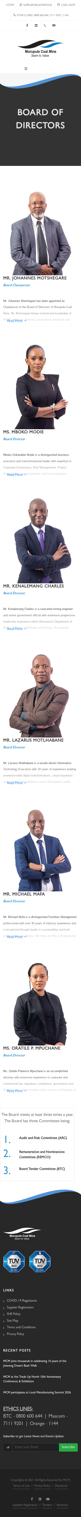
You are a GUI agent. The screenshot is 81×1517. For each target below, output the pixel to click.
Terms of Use (21, 1486)
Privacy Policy (15, 1334)
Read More (15, 321)
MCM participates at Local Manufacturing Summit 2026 (37, 1392)
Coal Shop (67, 5)
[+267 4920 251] (45, 25)
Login (10, 5)
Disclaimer (61, 1486)
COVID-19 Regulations (22, 1301)
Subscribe (68, 1447)
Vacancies (62, 1505)
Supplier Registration (37, 5)
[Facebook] (27, 25)
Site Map (12, 1321)
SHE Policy (13, 1314)
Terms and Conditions (21, 1327)
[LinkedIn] (36, 25)
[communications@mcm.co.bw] (53, 25)
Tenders (47, 1505)
